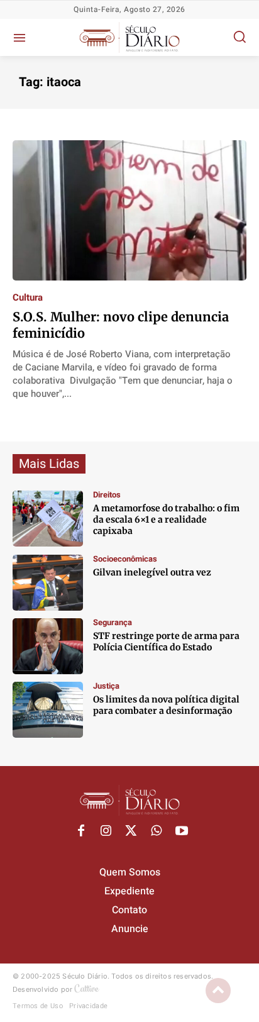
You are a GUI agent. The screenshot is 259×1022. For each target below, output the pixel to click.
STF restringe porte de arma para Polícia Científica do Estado (166, 641)
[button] (239, 36)
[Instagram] (106, 831)
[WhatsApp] (156, 831)
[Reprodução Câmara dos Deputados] (48, 583)
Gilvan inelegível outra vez (152, 572)
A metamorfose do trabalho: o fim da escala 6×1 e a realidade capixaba (166, 519)
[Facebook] (81, 831)
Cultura (28, 298)
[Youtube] (181, 831)
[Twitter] (131, 831)
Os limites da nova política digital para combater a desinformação (166, 705)
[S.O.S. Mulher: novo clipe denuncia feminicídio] (129, 210)
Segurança (112, 622)
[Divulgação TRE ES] (48, 710)
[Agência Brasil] (48, 646)
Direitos (107, 495)
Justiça (106, 686)
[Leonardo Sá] (48, 519)
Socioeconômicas (125, 559)
